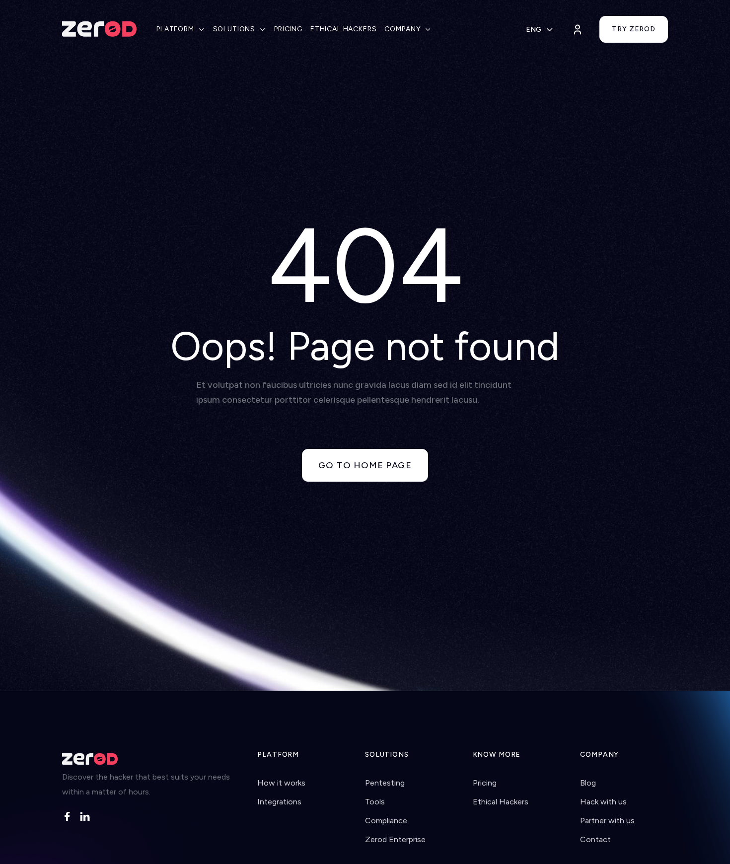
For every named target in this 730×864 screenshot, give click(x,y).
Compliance (386, 820)
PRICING (288, 29)
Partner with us (607, 820)
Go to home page (364, 465)
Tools (375, 801)
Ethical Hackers (500, 801)
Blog (588, 783)
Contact (595, 839)
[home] (99, 29)
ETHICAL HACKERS (343, 29)
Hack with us (603, 801)
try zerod (634, 29)
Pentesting (385, 783)
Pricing (485, 783)
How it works (281, 783)
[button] (180, 29)
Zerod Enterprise (395, 839)
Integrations (279, 801)
